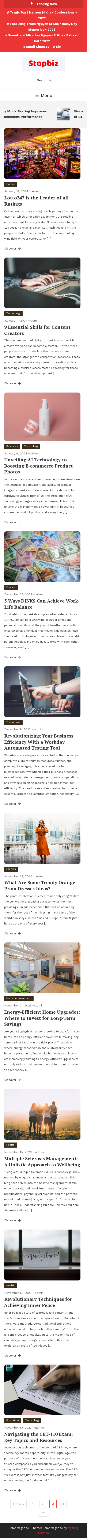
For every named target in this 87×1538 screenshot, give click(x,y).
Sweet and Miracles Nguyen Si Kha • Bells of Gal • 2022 (43, 38)
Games (10, 184)
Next (43, 1512)
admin (35, 191)
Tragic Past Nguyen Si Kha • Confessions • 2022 (43, 15)
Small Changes (37, 47)
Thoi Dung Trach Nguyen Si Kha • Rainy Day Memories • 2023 (43, 26)
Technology (13, 313)
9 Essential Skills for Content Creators (37, 330)
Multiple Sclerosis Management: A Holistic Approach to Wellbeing (42, 1161)
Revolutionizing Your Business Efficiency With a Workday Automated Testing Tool (38, 742)
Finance (11, 587)
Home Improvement (18, 998)
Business (12, 446)
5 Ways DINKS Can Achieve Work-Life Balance (41, 604)
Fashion (11, 868)
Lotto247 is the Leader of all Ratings (36, 201)
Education (12, 1420)
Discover (10, 248)
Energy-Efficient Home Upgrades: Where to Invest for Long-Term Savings (42, 1018)
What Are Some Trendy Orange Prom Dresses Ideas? (39, 885)
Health (10, 1144)
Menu (46, 95)
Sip (58, 47)
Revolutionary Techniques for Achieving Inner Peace (38, 1302)
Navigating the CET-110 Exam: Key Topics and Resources (38, 1437)
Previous (18, 1504)
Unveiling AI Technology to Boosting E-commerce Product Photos (38, 466)
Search (42, 80)
